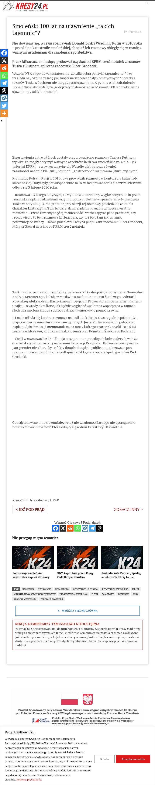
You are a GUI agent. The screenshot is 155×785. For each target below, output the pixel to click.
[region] (77, 755)
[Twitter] (4, 106)
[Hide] (1, 120)
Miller (136, 589)
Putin (95, 594)
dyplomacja (44, 589)
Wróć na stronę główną (79, 610)
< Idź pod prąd (30, 509)
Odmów (104, 759)
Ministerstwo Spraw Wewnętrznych (35, 594)
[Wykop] (85, 528)
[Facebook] (55, 528)
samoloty (108, 594)
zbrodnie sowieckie (51, 599)
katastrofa (62, 589)
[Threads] (99, 528)
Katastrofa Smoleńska (115, 589)
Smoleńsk (123, 594)
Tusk (135, 594)
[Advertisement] (77, 125)
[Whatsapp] (77, 528)
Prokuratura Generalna (74, 594)
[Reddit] (70, 528)
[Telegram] (92, 528)
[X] (63, 528)
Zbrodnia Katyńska (25, 599)
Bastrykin (28, 589)
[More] (4, 113)
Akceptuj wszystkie (133, 759)
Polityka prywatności (29, 779)
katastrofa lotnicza (85, 589)
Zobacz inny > (128, 509)
